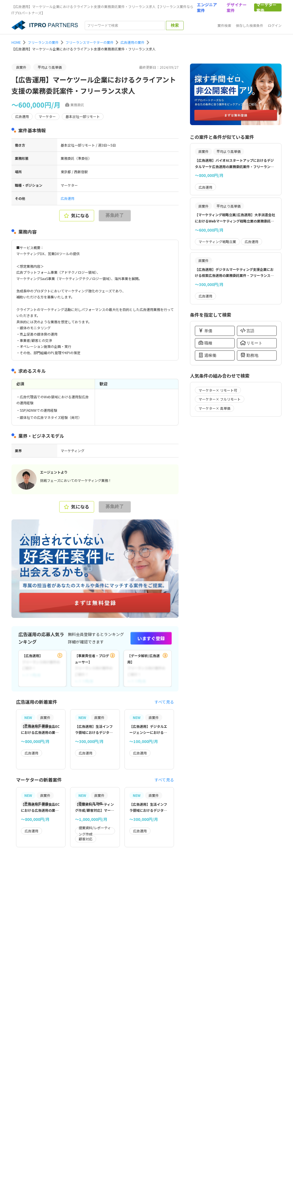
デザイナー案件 (237, 7)
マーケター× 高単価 (214, 408)
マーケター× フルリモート (220, 399)
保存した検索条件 (249, 25)
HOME (16, 42)
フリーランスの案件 (43, 42)
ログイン (275, 25)
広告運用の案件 (132, 42)
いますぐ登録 (151, 638)
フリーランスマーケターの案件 (90, 42)
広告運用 (67, 198)
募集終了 (115, 215)
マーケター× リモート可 (218, 390)
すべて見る (164, 702)
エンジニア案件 (207, 7)
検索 (175, 25)
